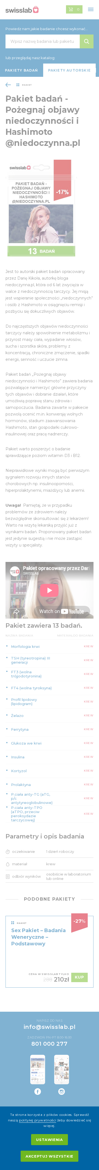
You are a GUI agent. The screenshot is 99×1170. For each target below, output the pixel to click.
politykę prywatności (37, 1120)
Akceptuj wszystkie (49, 1156)
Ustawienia (49, 1139)
